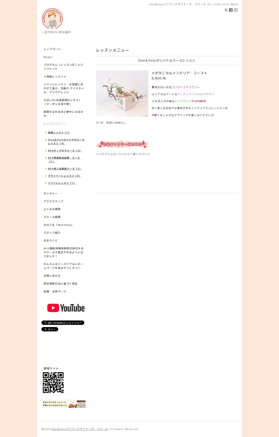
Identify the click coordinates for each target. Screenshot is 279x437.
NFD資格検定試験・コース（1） (64, 159)
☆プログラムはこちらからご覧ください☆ (123, 154)
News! (48, 57)
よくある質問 (52, 209)
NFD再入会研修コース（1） (65, 168)
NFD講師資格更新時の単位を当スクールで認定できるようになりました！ (64, 252)
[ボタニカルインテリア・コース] (122, 144)
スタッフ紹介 (52, 233)
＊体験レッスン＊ (55, 76)
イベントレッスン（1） (62, 183)
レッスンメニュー (55, 123)
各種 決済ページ (55, 291)
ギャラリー (51, 193)
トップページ (52, 49)
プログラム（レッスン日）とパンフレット (63, 67)
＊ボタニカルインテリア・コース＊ (179, 73)
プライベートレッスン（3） (64, 176)
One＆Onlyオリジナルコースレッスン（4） (66, 141)
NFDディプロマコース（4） (65, 150)
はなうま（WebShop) (58, 225)
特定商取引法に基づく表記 (61, 283)
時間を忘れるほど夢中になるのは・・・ (63, 114)
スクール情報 (52, 217)
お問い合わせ (52, 276)
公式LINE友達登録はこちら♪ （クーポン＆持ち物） (62, 102)
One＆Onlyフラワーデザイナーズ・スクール (79, 429)
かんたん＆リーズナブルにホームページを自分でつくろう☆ (63, 266)
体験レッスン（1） (59, 132)
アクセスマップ (53, 201)
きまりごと (51, 240)
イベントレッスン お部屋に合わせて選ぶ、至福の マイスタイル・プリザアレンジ (64, 88)
